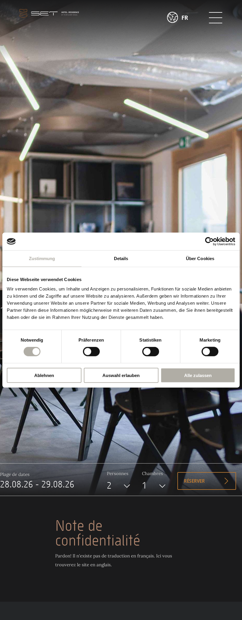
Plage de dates (15, 474)
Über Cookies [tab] (200, 258)
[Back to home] (49, 13)
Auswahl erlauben (121, 375)
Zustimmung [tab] (42, 258)
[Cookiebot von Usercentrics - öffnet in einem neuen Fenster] (209, 241)
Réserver (194, 481)
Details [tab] (121, 258)
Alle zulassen (198, 375)
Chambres (152, 473)
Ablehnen (44, 375)
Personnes (117, 473)
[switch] (91, 351)
